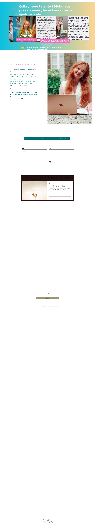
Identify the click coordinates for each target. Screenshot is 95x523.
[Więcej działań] (71, 183)
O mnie (47, 177)
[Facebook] (21, 98)
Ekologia (33, 177)
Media (60, 177)
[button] (71, 177)
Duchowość (40, 177)
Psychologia (54, 177)
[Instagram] (23, 98)
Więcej (65, 177)
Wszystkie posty (25, 177)
